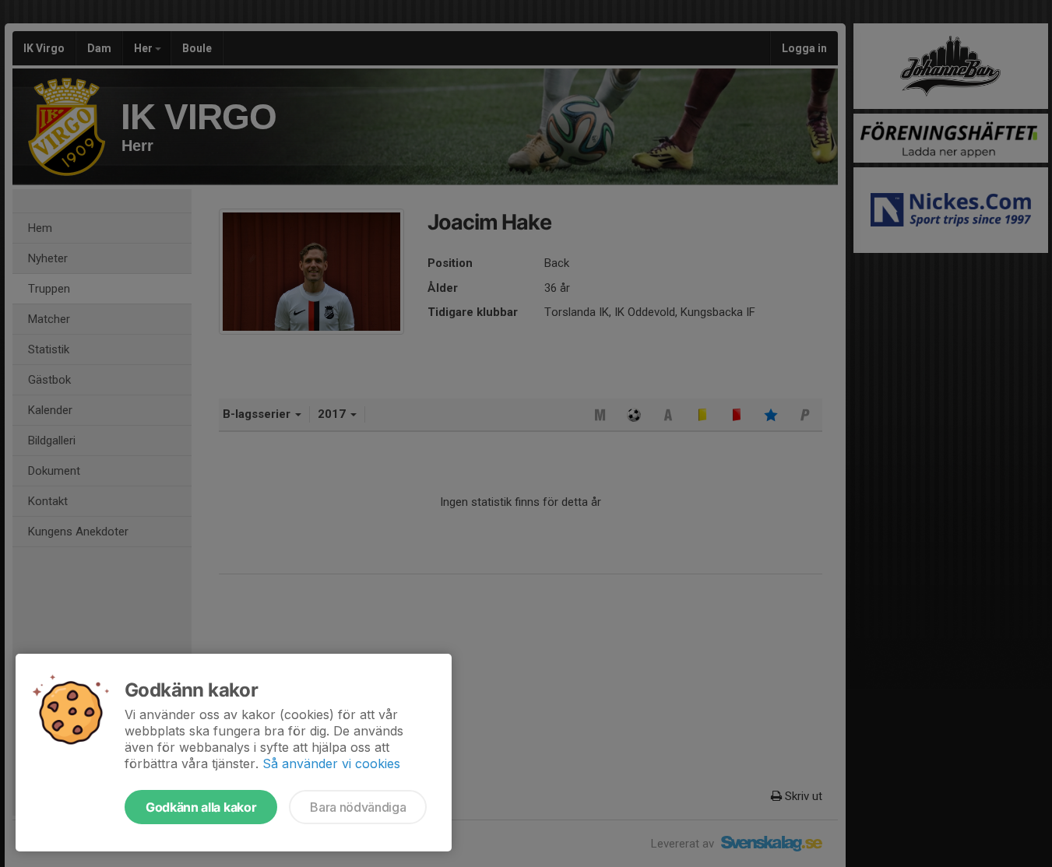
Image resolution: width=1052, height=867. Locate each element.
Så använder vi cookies (331, 763)
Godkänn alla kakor (201, 807)
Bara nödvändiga (358, 807)
